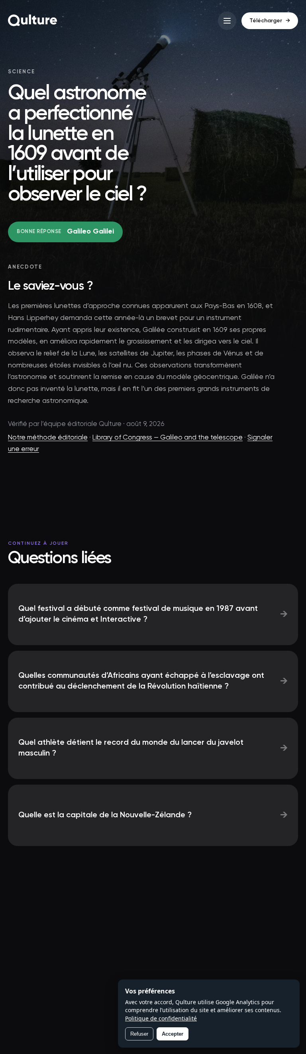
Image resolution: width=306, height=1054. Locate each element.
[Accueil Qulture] (32, 20)
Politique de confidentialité (161, 1018)
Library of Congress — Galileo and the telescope (167, 437)
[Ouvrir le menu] (227, 21)
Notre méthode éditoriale (48, 437)
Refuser (139, 1034)
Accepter (172, 1034)
